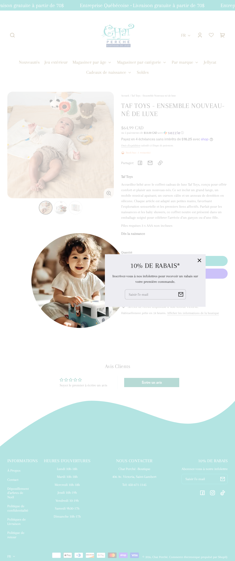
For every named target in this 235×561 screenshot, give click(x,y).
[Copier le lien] (160, 163)
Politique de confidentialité (17, 508)
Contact (12, 480)
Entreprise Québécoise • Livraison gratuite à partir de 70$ (138, 5)
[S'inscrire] (223, 479)
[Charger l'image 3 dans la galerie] (75, 208)
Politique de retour (15, 535)
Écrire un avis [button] (152, 382)
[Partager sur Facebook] (140, 163)
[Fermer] (199, 260)
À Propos (13, 470)
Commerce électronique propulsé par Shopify (198, 557)
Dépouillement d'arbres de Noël (18, 493)
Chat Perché (160, 557)
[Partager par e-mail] (150, 163)
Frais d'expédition (130, 145)
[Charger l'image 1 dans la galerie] (46, 208)
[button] (12, 35)
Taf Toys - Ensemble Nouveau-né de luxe (153, 95)
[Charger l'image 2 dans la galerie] (60, 208)
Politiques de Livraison (16, 521)
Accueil (125, 95)
